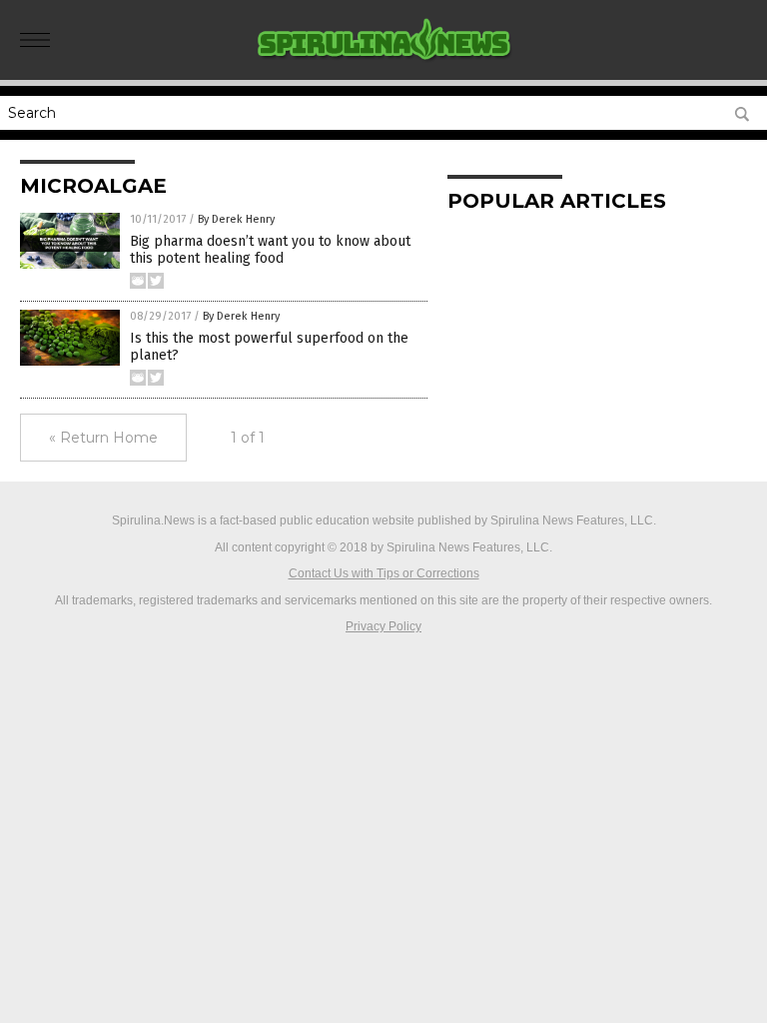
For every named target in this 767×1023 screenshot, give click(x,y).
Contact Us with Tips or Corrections (384, 573)
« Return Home (103, 438)
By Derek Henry (236, 219)
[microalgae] (384, 66)
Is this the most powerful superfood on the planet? (269, 347)
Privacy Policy (383, 626)
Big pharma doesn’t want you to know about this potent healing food (270, 250)
